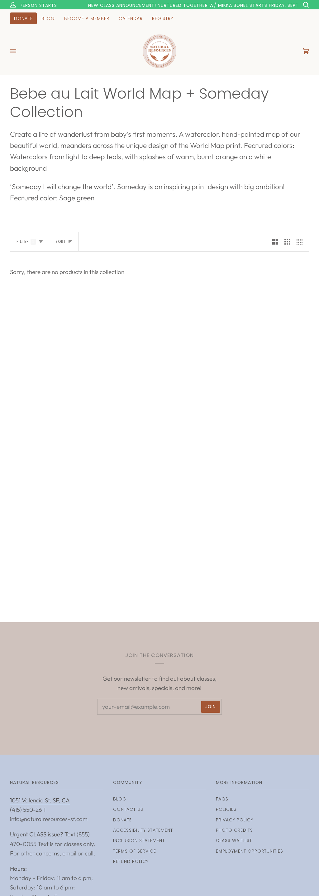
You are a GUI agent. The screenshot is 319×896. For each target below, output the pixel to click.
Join (210, 706)
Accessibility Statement (143, 830)
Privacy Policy (234, 820)
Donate (122, 820)
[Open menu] (19, 51)
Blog (119, 799)
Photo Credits (234, 830)
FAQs (222, 799)
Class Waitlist (234, 840)
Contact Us (128, 809)
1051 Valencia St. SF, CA (40, 800)
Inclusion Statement (139, 840)
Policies (226, 809)
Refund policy (131, 861)
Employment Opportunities (249, 851)
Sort (60, 241)
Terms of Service (134, 851)
